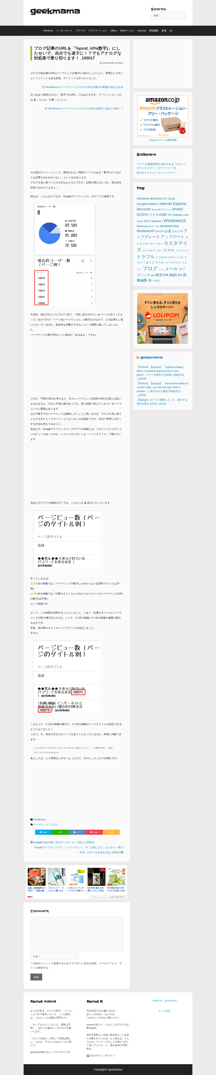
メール (171, 268)
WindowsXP (146, 231)
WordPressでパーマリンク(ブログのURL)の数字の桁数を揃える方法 (84, 87)
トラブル (146, 256)
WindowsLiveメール (148, 226)
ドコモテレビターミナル (170, 257)
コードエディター (152, 250)
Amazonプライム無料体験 (163, 140)
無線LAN (175, 275)
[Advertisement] (76, 138)
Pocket (95, 832)
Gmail (171, 198)
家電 (164, 30)
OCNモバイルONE (152, 214)
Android (142, 30)
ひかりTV (177, 231)
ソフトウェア (181, 250)
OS (170, 214)
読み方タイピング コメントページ (156, 172)
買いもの (154, 280)
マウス (161, 269)
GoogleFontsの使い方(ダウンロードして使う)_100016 (63, 842)
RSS (112, 832)
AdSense (143, 198)
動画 (153, 275)
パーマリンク (41, 824)
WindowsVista (169, 226)
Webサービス (127, 30)
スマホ (168, 250)
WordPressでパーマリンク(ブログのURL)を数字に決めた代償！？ (85, 108)
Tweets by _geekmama (164, 1000)
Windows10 (175, 220)
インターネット (64, 30)
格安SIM (162, 275)
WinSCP (159, 231)
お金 (168, 231)
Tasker (140, 221)
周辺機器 (153, 30)
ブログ (54, 824)
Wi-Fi (147, 221)
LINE (60, 832)
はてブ (78, 832)
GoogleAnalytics (148, 204)
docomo (156, 198)
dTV (165, 198)
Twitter (44, 832)
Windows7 (157, 221)
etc (171, 30)
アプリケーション (97, 30)
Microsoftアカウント (161, 209)
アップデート (173, 237)
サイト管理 (164, 1011)
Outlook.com (180, 214)
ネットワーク (155, 262)
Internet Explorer (172, 204)
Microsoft (144, 209)
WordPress (39, 819)
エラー (159, 244)
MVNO (177, 209)
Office (114, 30)
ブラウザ (80, 30)
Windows (48, 30)
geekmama (55, 11)
